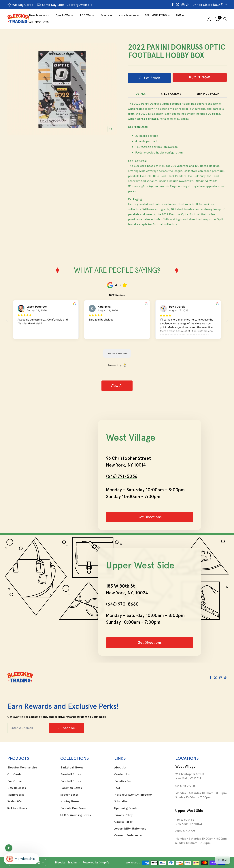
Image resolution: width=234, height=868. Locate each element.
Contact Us (121, 774)
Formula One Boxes (73, 808)
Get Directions (150, 517)
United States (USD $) (208, 5)
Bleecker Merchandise (22, 767)
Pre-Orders (14, 781)
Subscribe (120, 801)
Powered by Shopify (95, 862)
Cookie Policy (123, 822)
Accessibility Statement (130, 828)
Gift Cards (14, 774)
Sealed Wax (15, 801)
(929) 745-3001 (185, 831)
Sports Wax (63, 15)
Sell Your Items (17, 808)
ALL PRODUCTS (39, 22)
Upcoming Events (125, 808)
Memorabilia (15, 794)
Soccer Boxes (69, 794)
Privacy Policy (123, 815)
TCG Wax (85, 15)
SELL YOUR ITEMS (156, 15)
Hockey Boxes (69, 801)
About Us (120, 767)
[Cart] (217, 19)
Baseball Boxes (70, 774)
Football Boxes (70, 781)
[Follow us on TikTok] (187, 5)
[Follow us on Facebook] (172, 5)
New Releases (38, 15)
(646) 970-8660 (122, 604)
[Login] (209, 19)
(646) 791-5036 (121, 476)
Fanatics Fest (123, 781)
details (141, 93)
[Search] (225, 19)
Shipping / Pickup (208, 93)
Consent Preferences (128, 835)
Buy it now (199, 77)
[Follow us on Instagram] (183, 5)
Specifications (171, 93)
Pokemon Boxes (71, 788)
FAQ (178, 15)
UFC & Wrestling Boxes (75, 815)
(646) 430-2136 (185, 785)
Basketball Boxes (71, 767)
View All (117, 385)
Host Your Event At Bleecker (133, 794)
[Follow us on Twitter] (177, 5)
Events (105, 15)
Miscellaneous (127, 15)
